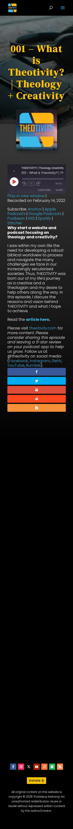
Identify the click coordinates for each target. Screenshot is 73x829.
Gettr (57, 361)
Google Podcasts (45, 213)
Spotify (44, 218)
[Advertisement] (36, 607)
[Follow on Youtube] (36, 767)
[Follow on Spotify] (52, 767)
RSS (31, 218)
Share (59, 190)
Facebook (18, 361)
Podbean (16, 218)
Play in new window (26, 196)
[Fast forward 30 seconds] (38, 183)
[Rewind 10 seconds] (24, 183)
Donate (34, 780)
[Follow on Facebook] (13, 767)
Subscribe (44, 190)
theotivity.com (43, 328)
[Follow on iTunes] (44, 767)
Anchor (35, 209)
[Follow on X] (29, 767)
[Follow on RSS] (60, 767)
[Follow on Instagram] (21, 767)
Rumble (33, 365)
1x (31, 183)
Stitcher (14, 223)
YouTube (15, 365)
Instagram (40, 361)
